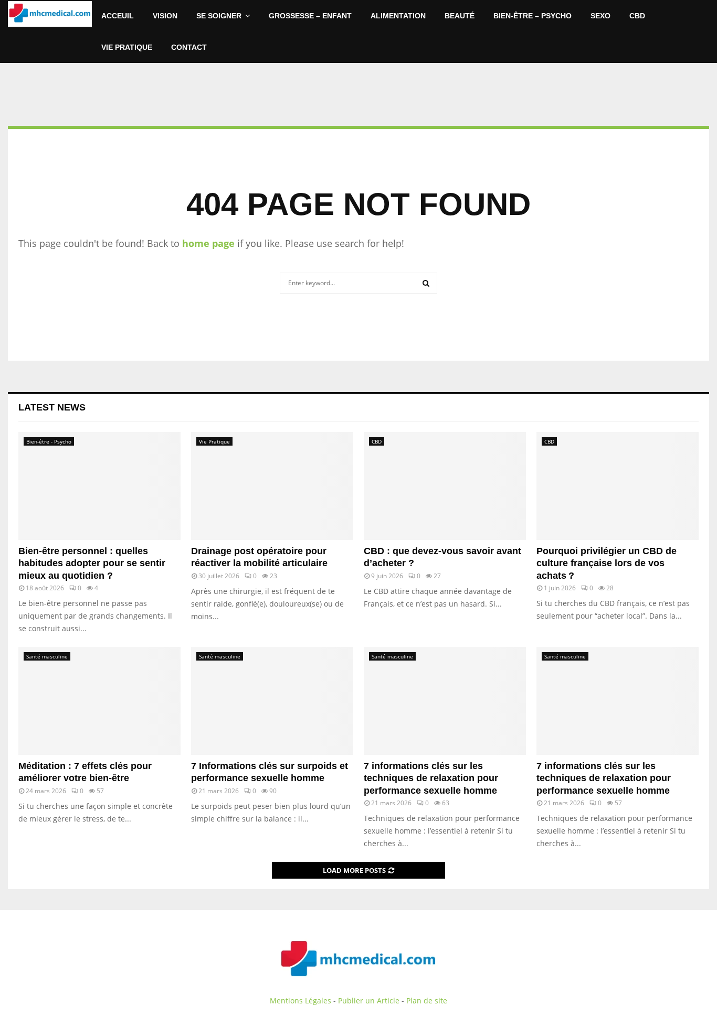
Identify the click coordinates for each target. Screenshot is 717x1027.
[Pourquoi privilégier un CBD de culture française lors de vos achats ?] (617, 486)
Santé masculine (47, 656)
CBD (637, 16)
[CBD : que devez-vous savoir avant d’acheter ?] (445, 486)
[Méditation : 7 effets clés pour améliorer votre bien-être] (99, 701)
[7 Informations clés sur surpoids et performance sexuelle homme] (272, 701)
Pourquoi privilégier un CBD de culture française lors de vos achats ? (606, 563)
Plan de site (426, 1001)
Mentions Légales (300, 1001)
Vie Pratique (126, 47)
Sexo (600, 16)
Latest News (52, 407)
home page (208, 243)
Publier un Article (368, 1001)
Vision (165, 16)
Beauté (460, 16)
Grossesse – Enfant (310, 16)
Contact (189, 47)
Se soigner (218, 16)
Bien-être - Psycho (48, 441)
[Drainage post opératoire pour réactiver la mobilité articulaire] (272, 486)
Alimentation (398, 16)
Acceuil (117, 16)
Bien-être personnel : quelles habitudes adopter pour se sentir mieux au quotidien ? (91, 563)
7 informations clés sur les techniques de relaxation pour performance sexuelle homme (431, 778)
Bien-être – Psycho (532, 16)
